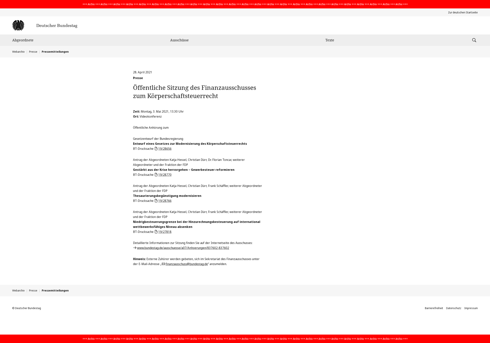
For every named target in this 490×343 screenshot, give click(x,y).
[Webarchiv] (44, 25)
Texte (329, 40)
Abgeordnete (22, 40)
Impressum (471, 308)
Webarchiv (18, 51)
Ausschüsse (179, 40)
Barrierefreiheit (434, 308)
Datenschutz (453, 308)
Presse (33, 51)
